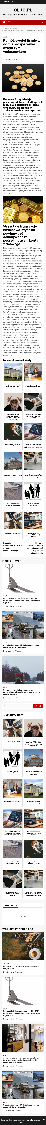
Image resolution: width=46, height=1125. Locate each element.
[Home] (4, 22)
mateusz (16, 59)
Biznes (5, 36)
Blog (4, 963)
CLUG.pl (23, 10)
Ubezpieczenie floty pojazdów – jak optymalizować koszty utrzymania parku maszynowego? (21, 692)
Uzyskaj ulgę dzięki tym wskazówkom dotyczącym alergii (12, 547)
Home (23, 916)
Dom (8, 963)
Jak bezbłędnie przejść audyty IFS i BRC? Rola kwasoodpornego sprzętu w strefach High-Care (21, 600)
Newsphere (30, 1120)
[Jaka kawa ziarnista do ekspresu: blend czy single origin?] (23, 946)
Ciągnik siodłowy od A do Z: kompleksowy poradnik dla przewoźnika (21, 646)
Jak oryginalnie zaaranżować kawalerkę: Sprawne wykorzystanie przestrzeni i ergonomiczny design (21, 1060)
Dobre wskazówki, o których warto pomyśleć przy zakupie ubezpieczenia (33, 548)
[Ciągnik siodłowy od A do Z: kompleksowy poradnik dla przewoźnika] (23, 625)
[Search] (43, 22)
